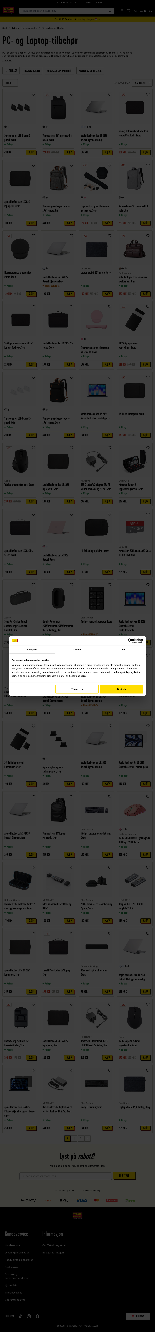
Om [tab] (123, 649)
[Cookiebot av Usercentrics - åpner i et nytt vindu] (130, 640)
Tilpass (75, 689)
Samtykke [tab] (32, 649)
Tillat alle (121, 689)
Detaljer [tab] (77, 649)
